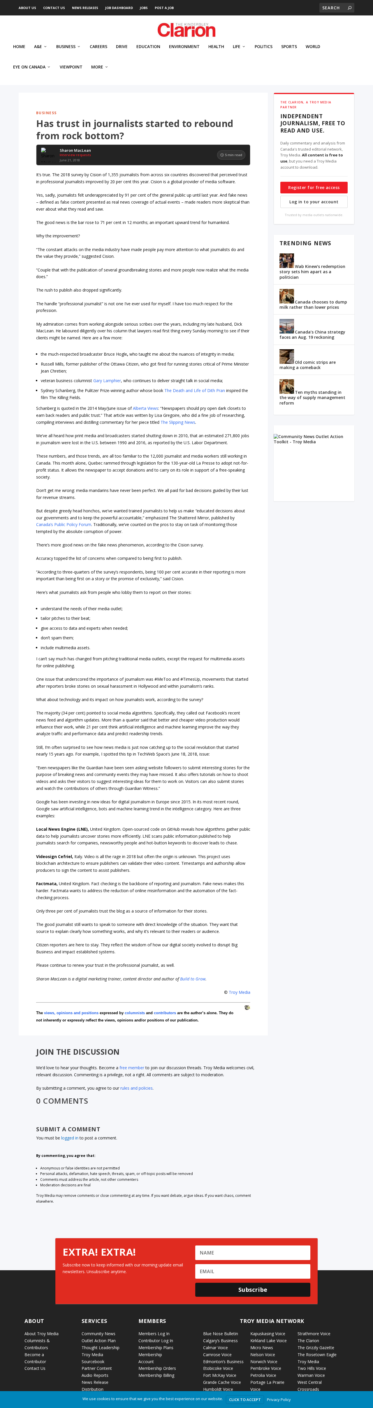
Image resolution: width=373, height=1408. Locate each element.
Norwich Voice (263, 1361)
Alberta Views (145, 408)
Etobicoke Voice (218, 1368)
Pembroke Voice (265, 1368)
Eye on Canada (29, 67)
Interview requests (75, 155)
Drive (122, 46)
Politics (263, 46)
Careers (98, 46)
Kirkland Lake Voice (268, 1340)
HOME (19, 46)
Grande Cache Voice (222, 1382)
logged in (69, 1138)
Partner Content (97, 1368)
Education (148, 46)
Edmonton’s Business (223, 1361)
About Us (27, 8)
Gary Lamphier (107, 380)
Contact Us (54, 8)
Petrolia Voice (263, 1375)
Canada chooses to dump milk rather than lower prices (313, 304)
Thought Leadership (100, 1347)
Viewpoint (71, 67)
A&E (38, 46)
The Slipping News (178, 422)
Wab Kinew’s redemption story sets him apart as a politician (312, 272)
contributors (165, 1013)
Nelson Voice (262, 1354)
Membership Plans (155, 1347)
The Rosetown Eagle (317, 1354)
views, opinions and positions (71, 1013)
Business (65, 46)
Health (216, 46)
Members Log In (154, 1333)
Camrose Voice (217, 1354)
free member (131, 1067)
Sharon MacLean (75, 150)
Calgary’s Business (220, 1340)
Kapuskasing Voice (267, 1333)
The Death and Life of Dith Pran (194, 390)
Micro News (261, 1347)
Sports (289, 46)
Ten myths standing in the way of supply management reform (312, 397)
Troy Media (239, 992)
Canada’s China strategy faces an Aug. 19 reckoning (312, 334)
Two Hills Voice (312, 1368)
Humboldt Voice (218, 1389)
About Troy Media (41, 1333)
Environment (184, 46)
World (313, 46)
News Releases (85, 8)
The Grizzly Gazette (316, 1347)
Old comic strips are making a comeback (307, 364)
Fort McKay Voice (219, 1375)
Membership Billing (156, 1375)
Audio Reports (95, 1375)
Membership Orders (157, 1368)
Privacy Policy (279, 1399)
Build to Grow (192, 979)
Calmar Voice (215, 1347)
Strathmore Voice (314, 1333)
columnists (135, 1013)
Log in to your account (313, 201)
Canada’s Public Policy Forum (63, 524)
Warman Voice (311, 1375)
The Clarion (308, 1340)
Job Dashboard (119, 8)
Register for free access (313, 187)
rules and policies (136, 1088)
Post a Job (164, 8)
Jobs (144, 8)
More (97, 67)
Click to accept (245, 1399)
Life (236, 46)
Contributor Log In (155, 1340)
